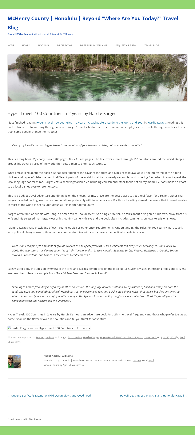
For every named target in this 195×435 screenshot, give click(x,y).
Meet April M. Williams (93, 45)
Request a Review (125, 45)
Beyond (40, 337)
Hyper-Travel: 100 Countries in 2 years (121, 337)
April (151, 360)
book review (75, 337)
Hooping (43, 45)
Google (137, 360)
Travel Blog (152, 45)
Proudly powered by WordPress (24, 419)
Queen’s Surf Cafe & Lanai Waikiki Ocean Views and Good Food (49, 395)
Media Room (64, 45)
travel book (150, 337)
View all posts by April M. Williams (64, 365)
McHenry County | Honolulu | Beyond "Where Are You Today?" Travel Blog (93, 23)
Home (11, 45)
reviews (50, 337)
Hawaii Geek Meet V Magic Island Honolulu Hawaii (153, 395)
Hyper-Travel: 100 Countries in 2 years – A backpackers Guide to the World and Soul (89, 122)
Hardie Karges (157, 122)
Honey (26, 45)
